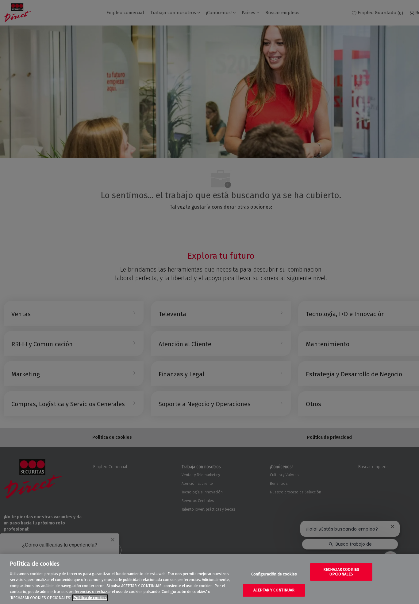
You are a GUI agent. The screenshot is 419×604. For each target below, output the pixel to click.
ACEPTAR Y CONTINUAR (273, 590)
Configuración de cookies (274, 574)
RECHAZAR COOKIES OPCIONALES (341, 572)
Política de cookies (90, 597)
